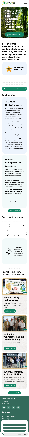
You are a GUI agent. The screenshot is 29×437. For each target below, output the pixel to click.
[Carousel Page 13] (22, 82)
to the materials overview (14, 34)
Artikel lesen (9, 311)
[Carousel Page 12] (21, 82)
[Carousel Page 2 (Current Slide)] (9, 268)
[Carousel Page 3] (6, 82)
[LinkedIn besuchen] (4, 409)
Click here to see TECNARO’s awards (14, 89)
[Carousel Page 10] (17, 82)
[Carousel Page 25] (21, 84)
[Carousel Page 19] (11, 84)
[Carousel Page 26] (22, 84)
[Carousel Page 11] (19, 82)
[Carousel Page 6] (11, 82)
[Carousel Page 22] (16, 84)
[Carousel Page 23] (17, 84)
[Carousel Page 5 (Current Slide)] (9, 82)
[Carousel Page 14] (24, 82)
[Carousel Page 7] (12, 82)
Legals (24, 434)
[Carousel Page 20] (12, 84)
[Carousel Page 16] (6, 84)
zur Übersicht (14, 393)
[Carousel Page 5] (14, 268)
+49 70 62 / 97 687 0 (12, 415)
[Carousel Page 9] (16, 82)
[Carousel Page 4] (7, 82)
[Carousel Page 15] (25, 82)
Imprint (19, 434)
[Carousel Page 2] (4, 82)
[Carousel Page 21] (14, 84)
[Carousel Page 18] (9, 84)
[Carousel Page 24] (19, 84)
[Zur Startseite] (14, 3)
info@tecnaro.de (10, 419)
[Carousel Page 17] (7, 84)
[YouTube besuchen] (13, 409)
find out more (14, 210)
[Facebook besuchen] (8, 409)
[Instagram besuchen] (18, 409)
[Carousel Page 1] (3, 82)
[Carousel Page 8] (14, 82)
